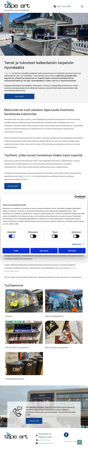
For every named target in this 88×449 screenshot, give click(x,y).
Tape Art (8, 73)
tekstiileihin (27, 176)
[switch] (33, 236)
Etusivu (8, 316)
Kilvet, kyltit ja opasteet (17, 347)
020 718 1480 (44, 440)
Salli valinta (44, 251)
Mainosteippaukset (54, 316)
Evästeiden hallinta (71, 441)
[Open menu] (82, 6)
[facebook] (66, 435)
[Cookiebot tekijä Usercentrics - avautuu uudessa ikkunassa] (76, 197)
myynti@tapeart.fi (45, 443)
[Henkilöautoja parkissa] (24, 301)
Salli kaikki (72, 251)
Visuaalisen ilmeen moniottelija (16, 10)
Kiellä (16, 251)
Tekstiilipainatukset (14, 378)
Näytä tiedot (76, 244)
